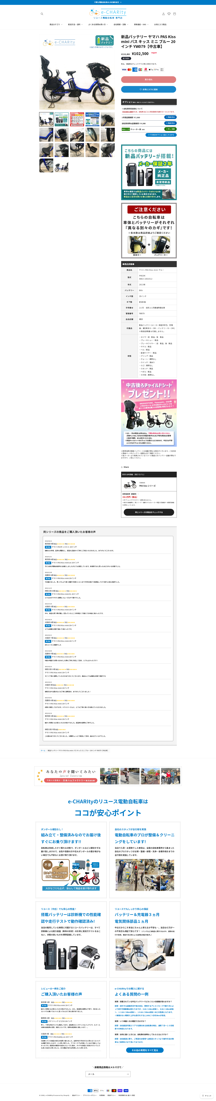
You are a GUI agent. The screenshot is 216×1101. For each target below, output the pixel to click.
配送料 (128, 64)
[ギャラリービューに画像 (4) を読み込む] (92, 119)
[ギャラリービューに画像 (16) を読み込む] (46, 165)
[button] (42, 14)
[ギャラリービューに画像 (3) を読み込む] (77, 119)
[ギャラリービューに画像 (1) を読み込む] (46, 119)
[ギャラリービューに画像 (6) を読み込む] (46, 135)
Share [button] (126, 467)
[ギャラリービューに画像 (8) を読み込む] (77, 135)
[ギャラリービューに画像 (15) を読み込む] (108, 150)
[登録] (127, 1074)
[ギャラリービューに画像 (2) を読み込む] (62, 119)
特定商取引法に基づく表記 (126, 1095)
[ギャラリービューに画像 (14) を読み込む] (92, 150)
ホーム (43, 750)
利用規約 (102, 1095)
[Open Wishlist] (169, 14)
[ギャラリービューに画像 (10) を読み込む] (108, 135)
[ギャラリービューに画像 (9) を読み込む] (92, 135)
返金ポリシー (76, 1095)
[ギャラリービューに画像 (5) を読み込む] (108, 119)
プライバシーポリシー (90, 1095)
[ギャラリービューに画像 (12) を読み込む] (62, 150)
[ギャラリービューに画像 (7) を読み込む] (62, 135)
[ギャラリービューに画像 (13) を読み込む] (77, 150)
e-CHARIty (49, 1095)
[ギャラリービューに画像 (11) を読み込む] (46, 150)
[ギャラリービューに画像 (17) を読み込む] (62, 165)
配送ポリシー (112, 1095)
